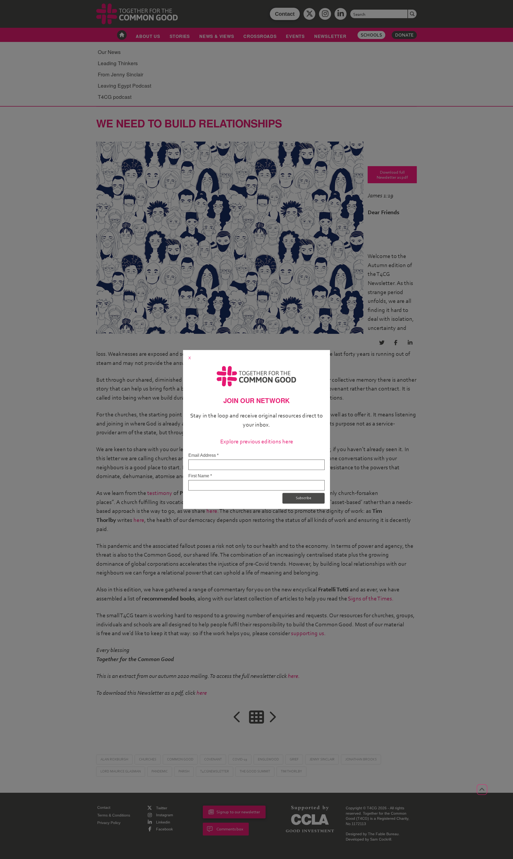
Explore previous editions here (256, 441)
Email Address (203, 455)
